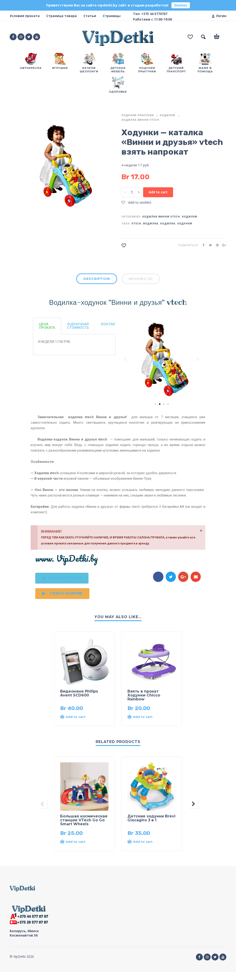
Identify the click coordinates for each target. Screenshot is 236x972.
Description (96, 279)
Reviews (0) (141, 279)
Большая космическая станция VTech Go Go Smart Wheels (83, 820)
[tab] (96, 280)
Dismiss (180, 5)
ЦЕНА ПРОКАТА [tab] (47, 326)
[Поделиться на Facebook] (202, 245)
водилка (150, 223)
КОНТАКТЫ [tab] (110, 324)
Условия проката (25, 16)
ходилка (167, 223)
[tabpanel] (74, 344)
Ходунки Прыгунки (137, 115)
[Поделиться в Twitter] (209, 245)
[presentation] (42, 804)
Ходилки (167, 115)
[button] (125, 359)
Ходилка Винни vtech (140, 119)
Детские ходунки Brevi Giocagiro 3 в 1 (151, 818)
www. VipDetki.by (66, 558)
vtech (136, 223)
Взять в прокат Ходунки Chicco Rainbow (143, 695)
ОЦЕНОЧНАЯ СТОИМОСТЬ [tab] (78, 326)
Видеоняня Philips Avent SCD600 (79, 693)
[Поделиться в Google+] (222, 245)
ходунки (184, 223)
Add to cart (158, 192)
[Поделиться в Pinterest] (215, 245)
